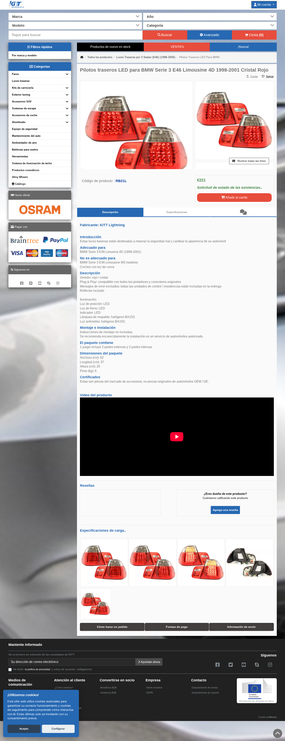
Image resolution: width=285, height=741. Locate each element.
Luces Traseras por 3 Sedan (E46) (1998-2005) (145, 57)
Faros (15, 74)
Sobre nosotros (154, 687)
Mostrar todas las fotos (251, 160)
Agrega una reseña (225, 509)
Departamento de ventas (205, 687)
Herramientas (20, 156)
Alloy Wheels (20, 177)
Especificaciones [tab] (176, 212)
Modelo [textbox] (18, 25)
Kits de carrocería (22, 87)
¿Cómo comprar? (64, 687)
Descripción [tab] (110, 212)
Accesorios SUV (22, 101)
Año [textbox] (150, 17)
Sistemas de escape (24, 108)
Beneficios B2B (108, 687)
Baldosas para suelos (25, 149)
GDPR (149, 692)
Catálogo (20, 183)
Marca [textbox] (17, 17)
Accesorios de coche (24, 115)
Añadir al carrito (236, 197)
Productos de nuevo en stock (110, 46)
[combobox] (75, 16)
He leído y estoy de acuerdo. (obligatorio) (52, 669)
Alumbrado (18, 122)
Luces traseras (21, 80)
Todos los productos (99, 57)
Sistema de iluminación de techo (32, 163)
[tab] (243, 212)
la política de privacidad (37, 669)
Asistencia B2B (108, 692)
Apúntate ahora (150, 662)
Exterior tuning (21, 94)
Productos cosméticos (25, 170)
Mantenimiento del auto (26, 135)
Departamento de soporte (205, 692)
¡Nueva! (243, 46)
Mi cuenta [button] (264, 4)
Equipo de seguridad (24, 129)
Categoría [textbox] (155, 25)
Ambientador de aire (24, 142)
